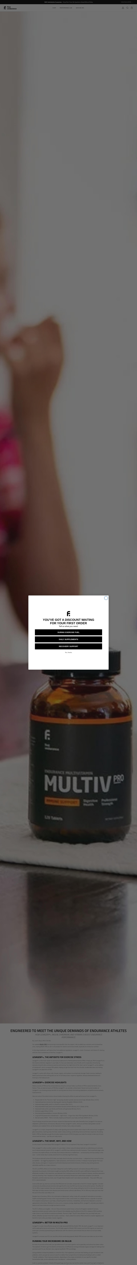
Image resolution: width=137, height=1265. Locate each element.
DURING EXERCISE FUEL (69, 632)
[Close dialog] (106, 598)
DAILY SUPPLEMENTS (68, 639)
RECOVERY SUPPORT (68, 646)
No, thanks (68, 652)
